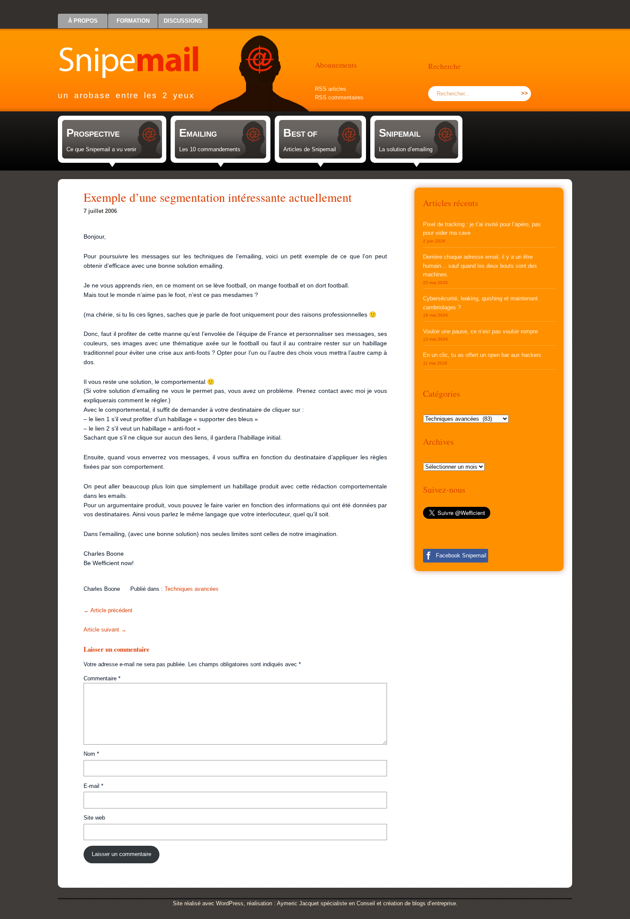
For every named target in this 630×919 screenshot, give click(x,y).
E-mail (93, 786)
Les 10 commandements (209, 149)
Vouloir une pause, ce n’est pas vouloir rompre (480, 331)
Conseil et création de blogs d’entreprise (406, 903)
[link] (112, 139)
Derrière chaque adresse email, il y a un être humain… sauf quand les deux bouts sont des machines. (480, 266)
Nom (91, 754)
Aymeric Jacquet (298, 903)
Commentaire (102, 678)
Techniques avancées (192, 589)
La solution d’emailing (405, 149)
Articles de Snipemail (309, 149)
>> (524, 93)
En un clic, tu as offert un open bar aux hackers (482, 355)
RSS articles (330, 89)
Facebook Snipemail (461, 555)
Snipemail (135, 54)
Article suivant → (105, 629)
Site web (94, 817)
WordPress (229, 903)
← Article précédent (108, 610)
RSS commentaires (339, 97)
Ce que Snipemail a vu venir (101, 149)
